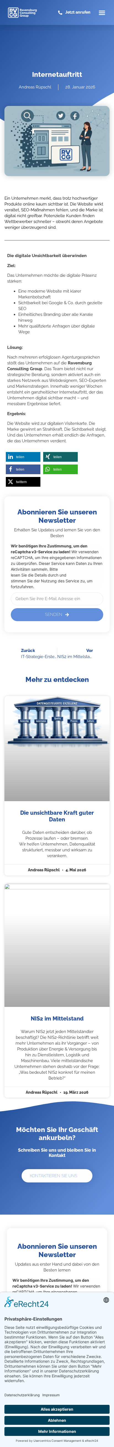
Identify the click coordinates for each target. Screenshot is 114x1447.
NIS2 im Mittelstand (57, 1018)
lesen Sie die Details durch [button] (34, 575)
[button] (102, 12)
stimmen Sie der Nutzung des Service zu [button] (48, 580)
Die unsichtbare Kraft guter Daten (57, 816)
